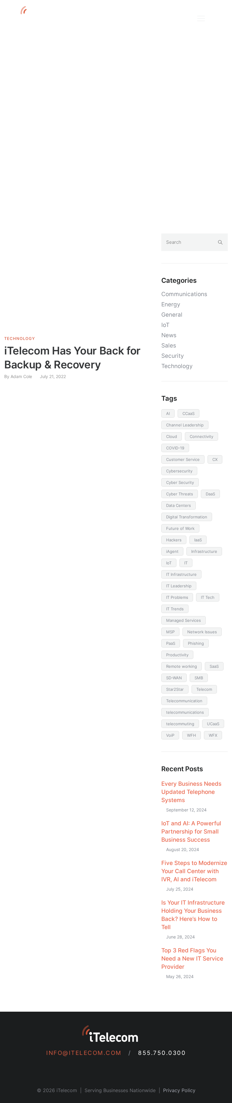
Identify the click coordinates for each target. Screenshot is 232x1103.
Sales (168, 345)
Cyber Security (180, 482)
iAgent (172, 551)
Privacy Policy (179, 1090)
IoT (165, 325)
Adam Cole (21, 376)
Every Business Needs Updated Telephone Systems (191, 792)
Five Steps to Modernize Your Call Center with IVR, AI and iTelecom (194, 871)
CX (215, 459)
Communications (184, 294)
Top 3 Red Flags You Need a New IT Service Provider (192, 958)
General (171, 315)
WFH (191, 735)
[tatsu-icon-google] (136, 1068)
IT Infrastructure (181, 574)
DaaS (210, 493)
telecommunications (185, 712)
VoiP (170, 735)
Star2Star (175, 689)
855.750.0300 (162, 1052)
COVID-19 (175, 447)
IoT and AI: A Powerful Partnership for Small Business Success (191, 831)
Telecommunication (184, 700)
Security (172, 356)
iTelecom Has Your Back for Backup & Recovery (72, 357)
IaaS (198, 539)
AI (168, 413)
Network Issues (202, 631)
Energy (170, 304)
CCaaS (188, 413)
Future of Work (180, 528)
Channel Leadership (185, 425)
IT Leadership (179, 585)
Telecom (204, 689)
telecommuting (180, 723)
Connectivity (201, 436)
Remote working (181, 666)
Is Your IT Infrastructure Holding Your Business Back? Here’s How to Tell (193, 915)
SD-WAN (174, 677)
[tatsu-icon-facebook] (111, 1068)
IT (186, 562)
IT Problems (177, 597)
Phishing (196, 643)
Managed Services (183, 620)
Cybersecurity (179, 470)
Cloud (171, 436)
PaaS (170, 643)
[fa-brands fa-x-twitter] (124, 1068)
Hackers (174, 539)
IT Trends (175, 608)
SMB (199, 677)
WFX (213, 735)
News (168, 335)
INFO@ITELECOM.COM (86, 1052)
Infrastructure (204, 551)
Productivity (177, 654)
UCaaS (213, 723)
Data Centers (178, 505)
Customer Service (183, 459)
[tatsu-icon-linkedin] (98, 1068)
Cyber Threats (179, 493)
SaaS (214, 666)
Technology (19, 339)
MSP (170, 631)
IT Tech (207, 597)
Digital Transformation (186, 516)
